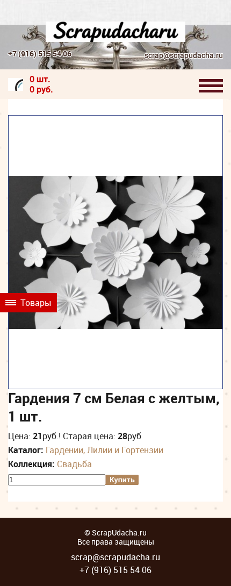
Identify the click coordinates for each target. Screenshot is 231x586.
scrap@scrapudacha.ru (184, 56)
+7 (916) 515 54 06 (39, 53)
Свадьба (74, 464)
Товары (35, 303)
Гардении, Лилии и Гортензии (104, 450)
